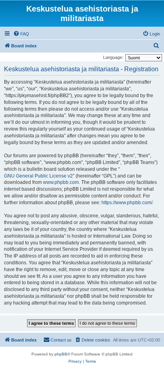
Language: (113, 57)
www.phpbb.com (61, 182)
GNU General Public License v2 (38, 176)
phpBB (61, 354)
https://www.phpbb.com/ (127, 202)
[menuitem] (21, 34)
